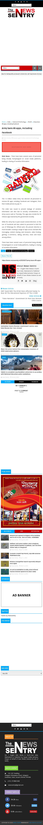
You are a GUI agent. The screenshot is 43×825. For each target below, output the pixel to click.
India (8, 122)
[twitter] (18, 2)
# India (9, 251)
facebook (35, 382)
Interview (35, 531)
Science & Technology (19, 122)
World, (4, 140)
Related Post (7, 305)
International (6, 311)
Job (21, 531)
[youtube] (21, 2)
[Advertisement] (21, 43)
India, (23, 138)
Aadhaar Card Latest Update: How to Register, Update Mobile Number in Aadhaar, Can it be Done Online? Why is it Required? (25, 545)
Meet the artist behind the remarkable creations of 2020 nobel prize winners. (19, 350)
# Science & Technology (20, 251)
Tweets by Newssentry (8, 615)
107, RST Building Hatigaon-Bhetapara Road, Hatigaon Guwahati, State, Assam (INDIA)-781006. (18, 775)
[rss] (27, 2)
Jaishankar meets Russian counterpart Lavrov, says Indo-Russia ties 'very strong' (19, 327)
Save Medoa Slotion (35, 822)
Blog (34, 281)
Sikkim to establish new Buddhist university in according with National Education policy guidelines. (21, 373)
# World (31, 251)
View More (38, 305)
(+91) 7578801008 (14, 781)
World (30, 122)
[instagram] (24, 2)
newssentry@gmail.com (16, 785)
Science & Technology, (32, 138)
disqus (21, 382)
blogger (8, 382)
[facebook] (15, 2)
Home (4, 122)
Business (7, 531)
